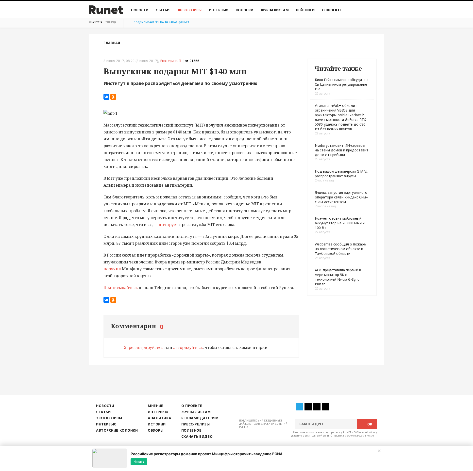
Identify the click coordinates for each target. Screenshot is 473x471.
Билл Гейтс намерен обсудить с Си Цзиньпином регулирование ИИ (341, 84)
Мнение (155, 405)
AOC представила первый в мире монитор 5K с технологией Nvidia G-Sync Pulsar (338, 277)
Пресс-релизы (195, 424)
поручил (112, 269)
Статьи (162, 10)
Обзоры (155, 430)
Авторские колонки (117, 430)
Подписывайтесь (120, 287)
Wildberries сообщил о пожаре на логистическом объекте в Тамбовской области (340, 249)
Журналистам (275, 10)
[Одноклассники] (113, 97)
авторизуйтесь (188, 347)
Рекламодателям (200, 418)
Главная (111, 42)
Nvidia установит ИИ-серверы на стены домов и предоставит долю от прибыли (341, 150)
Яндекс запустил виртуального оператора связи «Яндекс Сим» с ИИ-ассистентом (341, 197)
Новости (139, 10)
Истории (157, 424)
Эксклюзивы (189, 10)
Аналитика (159, 418)
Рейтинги (305, 10)
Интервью (218, 10)
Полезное (191, 430)
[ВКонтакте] (106, 97)
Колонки (244, 10)
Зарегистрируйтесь (143, 347)
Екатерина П (170, 60)
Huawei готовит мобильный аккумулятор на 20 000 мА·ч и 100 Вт (340, 223)
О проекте (332, 10)
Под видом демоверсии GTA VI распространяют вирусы (341, 173)
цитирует (169, 224)
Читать (139, 461)
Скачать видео (197, 436)
